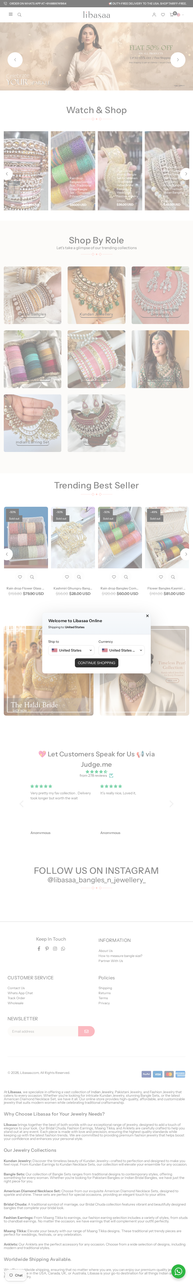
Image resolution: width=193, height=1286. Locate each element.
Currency (106, 641)
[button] (71, 650)
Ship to (53, 641)
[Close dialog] (147, 616)
